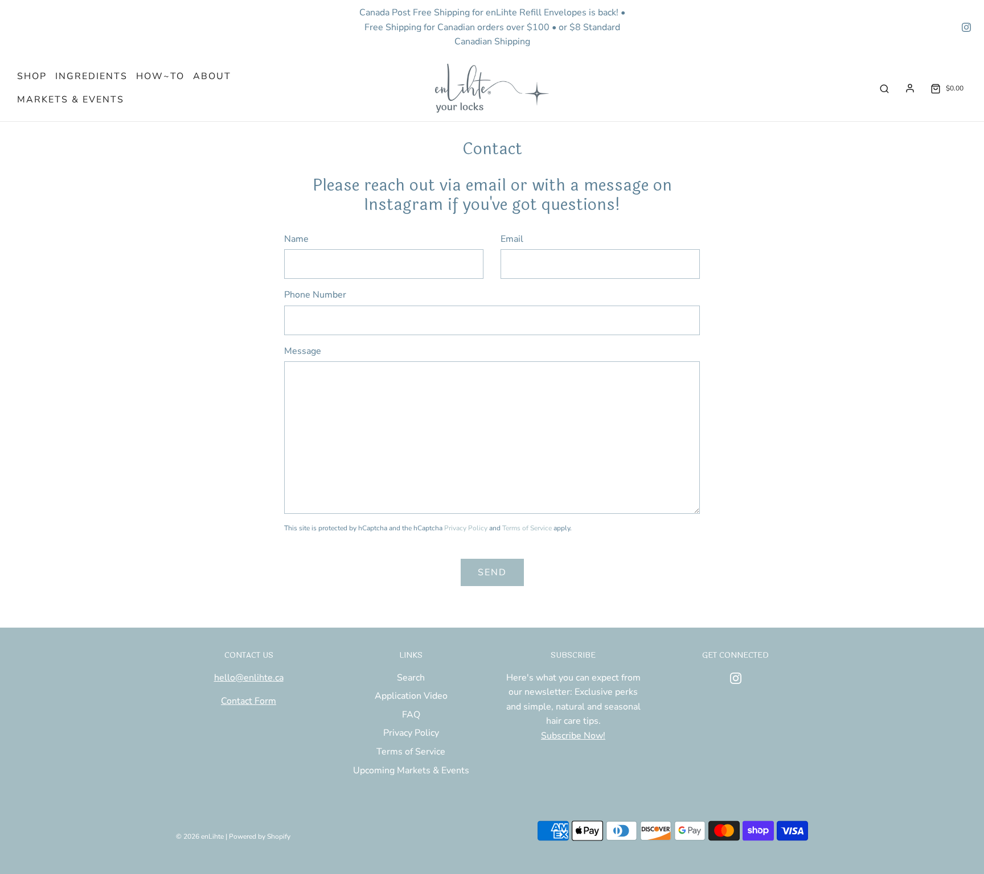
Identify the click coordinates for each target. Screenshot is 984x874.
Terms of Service (527, 528)
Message (302, 351)
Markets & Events (70, 99)
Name (296, 239)
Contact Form (248, 701)
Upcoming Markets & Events (411, 770)
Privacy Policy (465, 528)
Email (512, 239)
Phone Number (315, 294)
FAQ (411, 714)
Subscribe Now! (573, 735)
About (212, 76)
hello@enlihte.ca (249, 677)
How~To (160, 76)
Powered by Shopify (259, 836)
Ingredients (91, 76)
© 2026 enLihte (200, 836)
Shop (32, 76)
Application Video (411, 696)
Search (411, 677)
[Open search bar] (884, 88)
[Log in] (910, 88)
